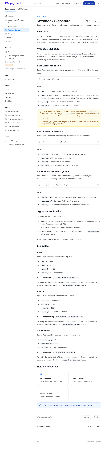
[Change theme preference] (98, 3)
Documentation (10, 9)
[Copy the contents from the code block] (98, 79)
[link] (52, 378)
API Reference (23, 9)
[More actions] (99, 21)
